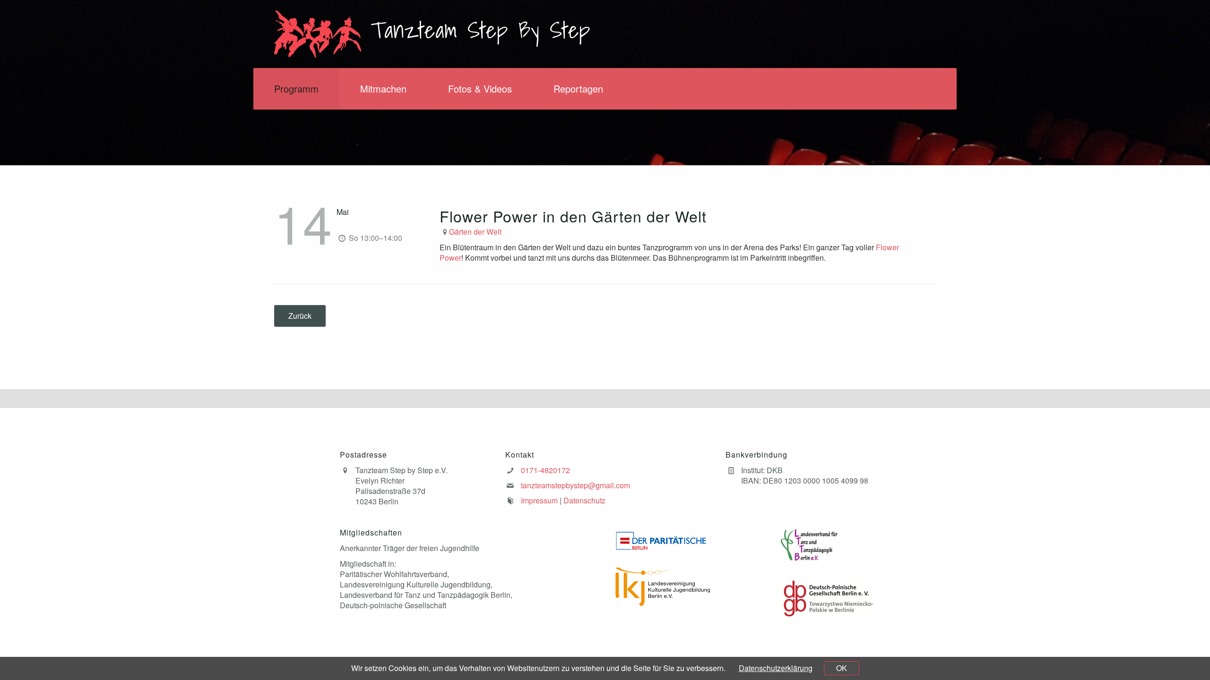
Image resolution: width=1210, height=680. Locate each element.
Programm (296, 88)
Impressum (539, 500)
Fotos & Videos (480, 88)
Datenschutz (584, 500)
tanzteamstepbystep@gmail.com (575, 485)
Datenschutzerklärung (775, 668)
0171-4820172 (545, 470)
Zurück (299, 315)
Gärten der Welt (475, 231)
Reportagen (578, 88)
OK (841, 668)
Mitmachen (383, 88)
